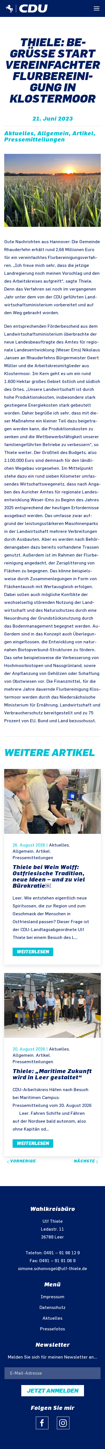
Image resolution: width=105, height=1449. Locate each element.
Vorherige (22, 1161)
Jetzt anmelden (52, 1390)
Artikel (43, 851)
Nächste (85, 1161)
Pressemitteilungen (33, 858)
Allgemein (23, 851)
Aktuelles (59, 845)
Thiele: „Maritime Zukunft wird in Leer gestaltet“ (52, 1074)
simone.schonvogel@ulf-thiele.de (52, 1269)
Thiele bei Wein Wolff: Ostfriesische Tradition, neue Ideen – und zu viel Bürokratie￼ (49, 876)
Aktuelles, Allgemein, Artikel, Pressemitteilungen (49, 136)
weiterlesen (33, 951)
